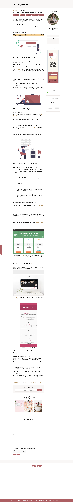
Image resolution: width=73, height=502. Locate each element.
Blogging (14, 10)
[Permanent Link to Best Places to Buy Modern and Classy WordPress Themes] (19, 411)
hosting (31, 382)
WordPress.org (15, 61)
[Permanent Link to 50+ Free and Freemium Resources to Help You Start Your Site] (38, 411)
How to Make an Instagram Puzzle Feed (28, 413)
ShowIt (25, 115)
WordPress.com (33, 115)
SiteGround (40, 222)
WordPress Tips (18, 10)
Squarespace (18, 115)
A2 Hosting (40, 205)
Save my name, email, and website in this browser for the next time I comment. (25, 448)
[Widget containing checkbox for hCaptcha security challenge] (19, 451)
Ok (53, 500)
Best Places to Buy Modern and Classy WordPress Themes (19, 414)
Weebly (22, 115)
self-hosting (37, 382)
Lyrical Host (35, 264)
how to (33, 382)
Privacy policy (58, 500)
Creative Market (57, 98)
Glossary (53, 38)
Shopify (14, 115)
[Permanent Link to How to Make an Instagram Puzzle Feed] (28, 411)
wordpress (40, 382)
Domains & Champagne (21, 4)
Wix (41, 114)
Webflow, (28, 115)
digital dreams (27, 382)
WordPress (19, 69)
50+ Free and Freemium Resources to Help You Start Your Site (37, 414)
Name (14, 434)
